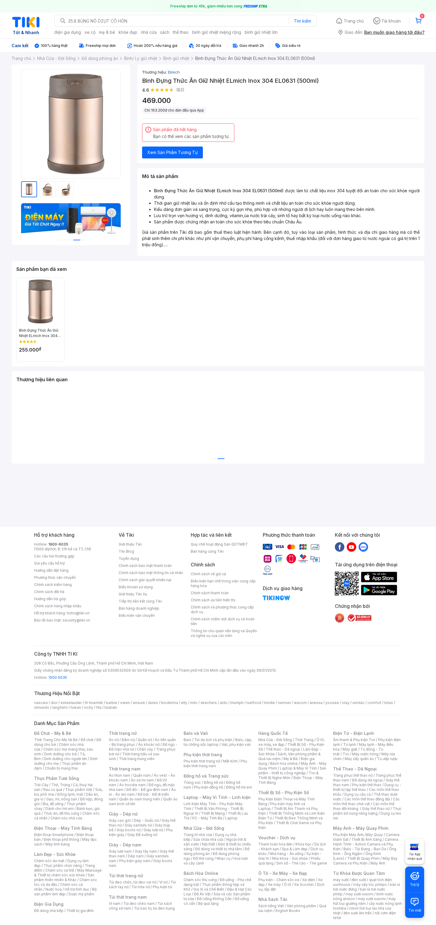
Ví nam (114, 903)
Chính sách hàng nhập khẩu (57, 606)
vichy (88, 707)
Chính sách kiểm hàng (53, 584)
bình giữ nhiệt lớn (261, 32)
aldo (223, 702)
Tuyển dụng (129, 558)
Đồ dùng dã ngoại (367, 780)
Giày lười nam (120, 851)
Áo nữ (114, 740)
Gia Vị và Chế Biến (208, 889)
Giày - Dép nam (125, 844)
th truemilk (94, 702)
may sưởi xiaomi (359, 894)
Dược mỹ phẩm (81, 894)
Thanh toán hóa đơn (275, 844)
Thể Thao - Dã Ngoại (355, 768)
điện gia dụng (67, 32)
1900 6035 (57, 677)
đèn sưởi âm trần (357, 913)
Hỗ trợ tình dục (77, 889)
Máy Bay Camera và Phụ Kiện (365, 860)
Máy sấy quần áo (359, 758)
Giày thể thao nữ (376, 808)
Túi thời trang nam (128, 896)
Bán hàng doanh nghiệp (139, 608)
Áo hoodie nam (132, 785)
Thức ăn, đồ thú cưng (61, 813)
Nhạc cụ (223, 858)
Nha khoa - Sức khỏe (290, 858)
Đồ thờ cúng (203, 858)
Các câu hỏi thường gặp (54, 556)
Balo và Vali (196, 733)
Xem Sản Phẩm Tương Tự (172, 152)
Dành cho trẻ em (59, 808)
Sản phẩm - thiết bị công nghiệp (292, 770)
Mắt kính (230, 761)
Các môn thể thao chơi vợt (366, 801)
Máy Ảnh (377, 863)
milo (194, 702)
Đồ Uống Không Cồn (214, 899)
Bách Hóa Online (201, 873)
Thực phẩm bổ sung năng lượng (367, 811)
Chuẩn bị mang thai (61, 768)
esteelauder (71, 702)
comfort (374, 702)
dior (54, 702)
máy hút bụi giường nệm (364, 901)
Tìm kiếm (302, 20)
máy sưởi (341, 880)
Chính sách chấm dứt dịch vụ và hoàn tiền (222, 621)
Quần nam (142, 775)
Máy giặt (350, 749)
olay (345, 702)
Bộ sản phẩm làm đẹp (65, 891)
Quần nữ (145, 740)
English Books (288, 910)
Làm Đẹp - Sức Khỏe (55, 854)
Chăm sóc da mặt (49, 861)
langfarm (60, 707)
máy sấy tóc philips (370, 884)
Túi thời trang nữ (126, 875)
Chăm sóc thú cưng (200, 880)
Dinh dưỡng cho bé (60, 754)
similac (358, 702)
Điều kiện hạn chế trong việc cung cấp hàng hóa (223, 583)
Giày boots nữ (129, 830)
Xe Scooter (304, 884)
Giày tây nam (146, 851)
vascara (41, 702)
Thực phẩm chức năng (63, 865)
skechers (209, 702)
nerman (284, 702)
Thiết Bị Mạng (213, 813)
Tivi (346, 754)
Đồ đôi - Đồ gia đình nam (147, 789)
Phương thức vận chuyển (55, 577)
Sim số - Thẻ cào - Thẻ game (301, 863)
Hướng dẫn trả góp (50, 599)
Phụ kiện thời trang (203, 754)
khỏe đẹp (128, 32)
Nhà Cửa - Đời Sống (204, 828)
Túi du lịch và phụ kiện (213, 740)
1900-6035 (58, 544)
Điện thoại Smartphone (54, 834)
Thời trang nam (124, 768)
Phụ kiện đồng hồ (208, 787)
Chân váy (145, 749)
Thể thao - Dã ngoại (283, 749)
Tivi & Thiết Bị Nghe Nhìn (288, 775)
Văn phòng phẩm (301, 906)
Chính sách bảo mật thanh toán (145, 565)
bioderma (169, 702)
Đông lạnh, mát (70, 794)
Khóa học (303, 844)
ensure (139, 702)
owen (125, 702)
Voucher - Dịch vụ (276, 837)
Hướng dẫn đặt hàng (51, 570)
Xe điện (308, 880)
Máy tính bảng (57, 844)
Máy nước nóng (365, 754)
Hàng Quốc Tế (273, 733)
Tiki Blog (126, 551)
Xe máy (274, 884)
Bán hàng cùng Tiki (207, 551)
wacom (300, 702)
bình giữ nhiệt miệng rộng (216, 32)
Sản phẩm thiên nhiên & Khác (64, 877)
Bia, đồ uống (53, 804)
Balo (187, 740)
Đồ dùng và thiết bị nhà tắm (218, 849)
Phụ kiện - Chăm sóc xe (278, 880)
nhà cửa (149, 32)
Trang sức (192, 782)
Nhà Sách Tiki (272, 899)
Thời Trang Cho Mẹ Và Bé (56, 740)
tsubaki (110, 707)
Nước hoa (53, 889)
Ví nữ (163, 882)
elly (184, 702)
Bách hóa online (284, 763)
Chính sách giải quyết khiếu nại (145, 580)
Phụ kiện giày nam (134, 861)
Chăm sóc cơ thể (59, 870)
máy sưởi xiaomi (372, 899)
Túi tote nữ (140, 887)
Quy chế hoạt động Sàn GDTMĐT (219, 544)
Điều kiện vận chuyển (137, 615)
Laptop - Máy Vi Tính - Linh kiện (217, 797)
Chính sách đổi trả (49, 591)
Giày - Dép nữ (123, 813)
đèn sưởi (358, 880)
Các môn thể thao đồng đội (367, 799)
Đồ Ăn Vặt (202, 894)
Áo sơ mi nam (142, 780)
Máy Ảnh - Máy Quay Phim (360, 828)
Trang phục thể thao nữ (353, 775)
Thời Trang (304, 740)
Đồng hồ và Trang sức (206, 775)
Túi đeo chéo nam (139, 903)
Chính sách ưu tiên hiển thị (213, 600)
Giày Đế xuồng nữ (142, 834)
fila (98, 707)
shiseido (41, 707)
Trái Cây (41, 785)
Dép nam (136, 856)
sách (164, 32)
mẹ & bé (107, 32)
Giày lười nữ (153, 830)
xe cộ (90, 32)
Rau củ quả (52, 789)
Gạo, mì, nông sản (61, 799)
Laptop (231, 818)
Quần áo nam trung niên (139, 799)
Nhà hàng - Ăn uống (286, 853)
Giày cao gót (120, 820)
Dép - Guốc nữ (146, 820)
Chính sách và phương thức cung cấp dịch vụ (222, 609)
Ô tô (287, 884)
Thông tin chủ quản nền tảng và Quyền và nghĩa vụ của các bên (224, 633)
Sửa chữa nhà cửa (208, 839)
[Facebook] (339, 546)
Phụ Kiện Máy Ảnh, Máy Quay (358, 834)
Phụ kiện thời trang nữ (202, 761)
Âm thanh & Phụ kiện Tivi (354, 740)
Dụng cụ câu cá (357, 794)
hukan (76, 707)
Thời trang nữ (123, 733)
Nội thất (208, 844)
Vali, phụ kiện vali (236, 744)
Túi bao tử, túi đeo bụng (154, 908)
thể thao (181, 32)
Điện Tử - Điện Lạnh (353, 733)
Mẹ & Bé (291, 758)
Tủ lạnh (349, 744)
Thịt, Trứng (60, 785)
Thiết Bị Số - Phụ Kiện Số (283, 792)
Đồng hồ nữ (213, 782)
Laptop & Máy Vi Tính (298, 768)
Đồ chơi (87, 740)
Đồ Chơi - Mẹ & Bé (52, 733)
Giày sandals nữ (138, 825)
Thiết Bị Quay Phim (363, 858)
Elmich (174, 72)
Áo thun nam (119, 775)
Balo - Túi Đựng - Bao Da (364, 849)
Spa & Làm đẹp (295, 849)
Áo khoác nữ (149, 744)
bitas (388, 702)
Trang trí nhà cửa (198, 834)
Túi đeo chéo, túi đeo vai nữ (132, 882)
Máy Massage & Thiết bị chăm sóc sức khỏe (68, 872)
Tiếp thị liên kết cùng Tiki (140, 601)
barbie (111, 702)
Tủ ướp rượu (387, 758)
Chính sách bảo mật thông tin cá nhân (151, 572)
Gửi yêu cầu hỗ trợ (49, 563)
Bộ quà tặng (208, 903)
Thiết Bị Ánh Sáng (366, 839)
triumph (237, 702)
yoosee (332, 702)
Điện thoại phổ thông (61, 839)
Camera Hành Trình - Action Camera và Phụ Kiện (365, 844)
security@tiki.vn (76, 620)
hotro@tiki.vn (78, 613)
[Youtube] (351, 546)
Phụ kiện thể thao (366, 785)
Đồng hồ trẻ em (239, 787)
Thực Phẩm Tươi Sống (56, 778)
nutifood (253, 702)
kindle (269, 702)
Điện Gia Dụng (48, 904)
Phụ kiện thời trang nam (215, 763)
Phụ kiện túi (162, 887)
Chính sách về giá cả (208, 574)
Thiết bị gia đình (80, 910)
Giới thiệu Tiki (130, 544)
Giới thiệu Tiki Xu (133, 594)
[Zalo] (363, 546)
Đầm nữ (128, 740)
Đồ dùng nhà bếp (48, 910)
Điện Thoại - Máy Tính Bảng (63, 828)
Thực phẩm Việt (78, 789)
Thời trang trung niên (137, 758)
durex (153, 702)
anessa (316, 702)
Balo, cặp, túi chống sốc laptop (218, 742)
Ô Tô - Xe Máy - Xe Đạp (282, 873)
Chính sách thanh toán (210, 593)
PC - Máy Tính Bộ (207, 818)
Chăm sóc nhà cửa (66, 818)
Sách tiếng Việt (271, 906)
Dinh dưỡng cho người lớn (65, 758)
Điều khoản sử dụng (136, 587)
